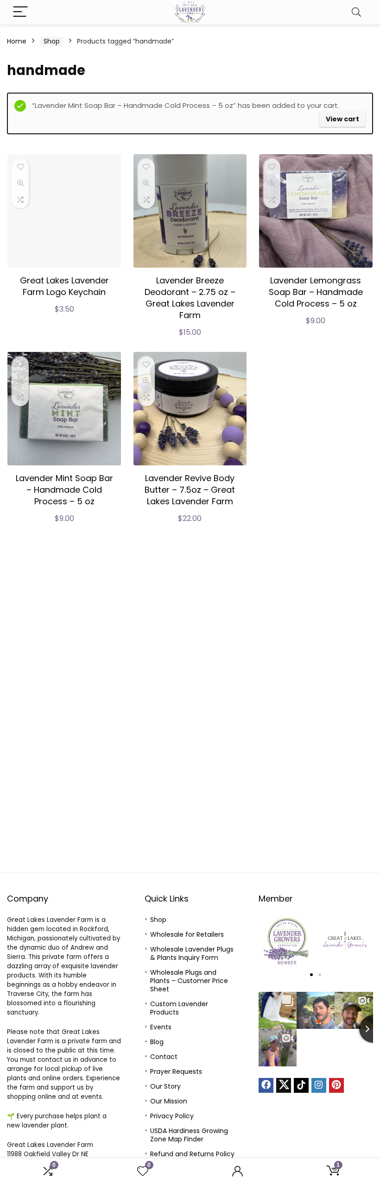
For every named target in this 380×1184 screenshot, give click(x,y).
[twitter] (283, 1085)
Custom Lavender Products (179, 1008)
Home (16, 41)
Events (160, 1027)
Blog (157, 1041)
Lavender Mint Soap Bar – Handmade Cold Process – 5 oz (64, 489)
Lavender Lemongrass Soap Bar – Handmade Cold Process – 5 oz (316, 292)
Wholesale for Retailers (187, 934)
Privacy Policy (172, 1116)
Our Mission (168, 1101)
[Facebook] (266, 1085)
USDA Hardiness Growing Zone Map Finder (189, 1135)
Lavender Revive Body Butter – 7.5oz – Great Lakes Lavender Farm (190, 489)
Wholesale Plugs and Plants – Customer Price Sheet (189, 981)
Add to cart (64, 318)
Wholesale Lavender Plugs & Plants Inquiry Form (192, 953)
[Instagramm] (318, 1085)
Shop (52, 41)
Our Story (165, 1086)
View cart (342, 119)
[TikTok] (301, 1085)
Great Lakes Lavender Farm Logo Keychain (64, 286)
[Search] (356, 12)
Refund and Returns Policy (192, 1154)
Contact (163, 1056)
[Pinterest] (336, 1085)
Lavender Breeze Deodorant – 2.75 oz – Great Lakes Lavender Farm (190, 298)
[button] (269, 940)
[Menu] (20, 12)
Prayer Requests (176, 1071)
